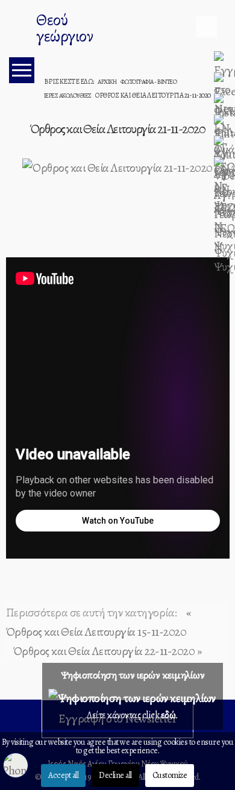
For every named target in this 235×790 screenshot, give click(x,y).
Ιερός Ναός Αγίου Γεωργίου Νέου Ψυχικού (21, 30)
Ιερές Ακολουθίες (68, 95)
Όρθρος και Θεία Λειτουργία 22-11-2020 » (107, 651)
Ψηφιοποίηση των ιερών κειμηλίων (133, 675)
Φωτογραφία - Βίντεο (149, 81)
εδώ (168, 715)
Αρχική (107, 81)
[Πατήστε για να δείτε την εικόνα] (117, 166)
